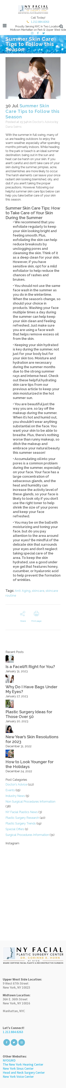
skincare (38, 591)
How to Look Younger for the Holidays (30, 764)
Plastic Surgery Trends (21, 823)
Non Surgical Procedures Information (30, 801)
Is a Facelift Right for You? (30, 666)
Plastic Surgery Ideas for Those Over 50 (29, 714)
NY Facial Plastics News (22, 812)
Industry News (15, 796)
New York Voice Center (18, 1076)
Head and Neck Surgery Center (24, 1072)
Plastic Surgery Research (22, 817)
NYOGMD (9, 1060)
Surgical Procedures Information (27, 835)
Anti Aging (23, 591)
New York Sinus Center (18, 1068)
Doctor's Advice (43, 122)
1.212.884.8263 (13, 1032)
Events (10, 790)
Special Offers (15, 829)
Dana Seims (14, 126)
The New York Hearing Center (23, 1064)
